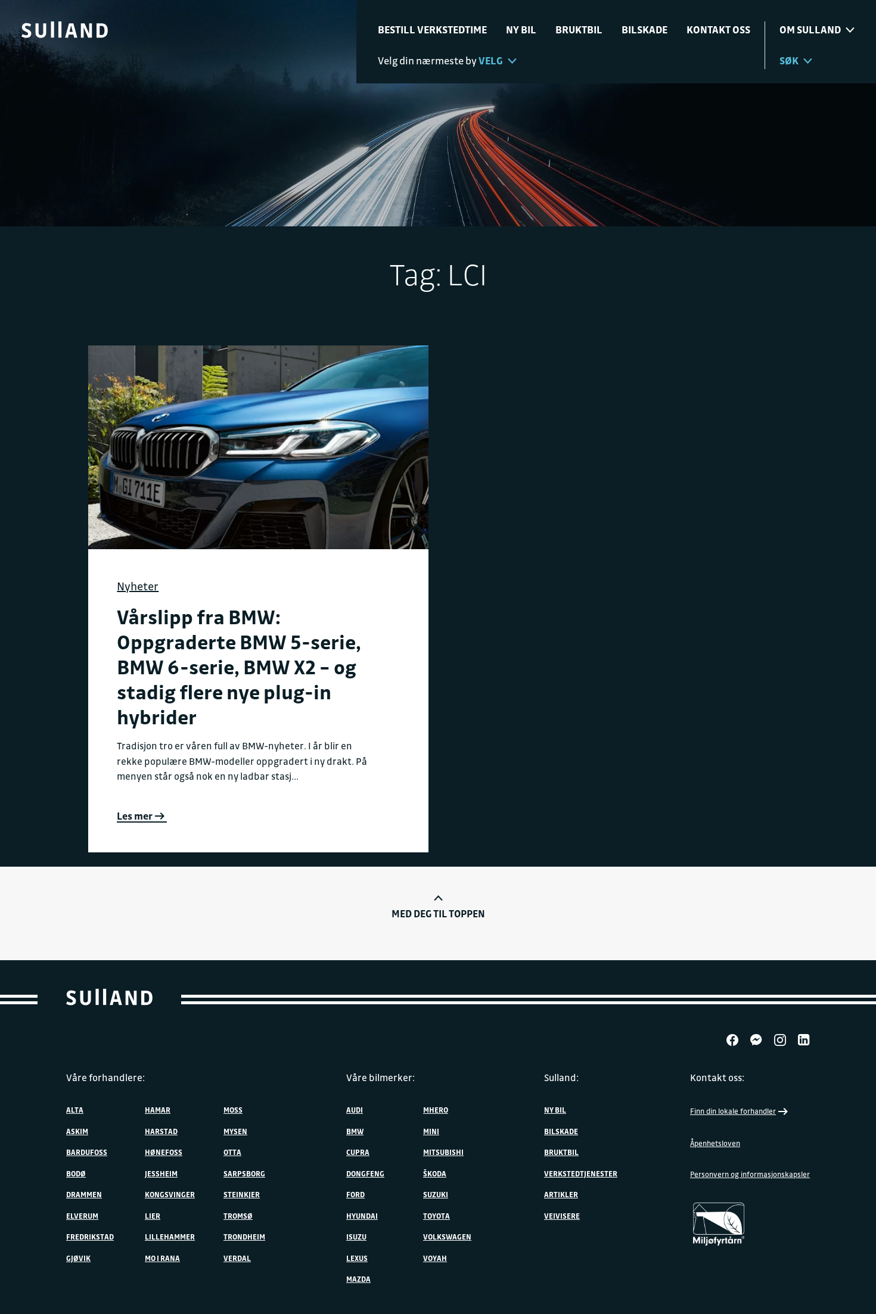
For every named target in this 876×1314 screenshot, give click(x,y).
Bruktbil (578, 29)
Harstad (161, 1131)
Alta (74, 1109)
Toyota (436, 1215)
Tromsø (238, 1215)
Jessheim (161, 1173)
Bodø (76, 1173)
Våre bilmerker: (380, 1077)
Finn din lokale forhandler (733, 1111)
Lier (152, 1215)
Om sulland (810, 29)
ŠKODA (434, 1173)
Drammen (84, 1194)
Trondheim (244, 1236)
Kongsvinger (170, 1194)
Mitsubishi (443, 1152)
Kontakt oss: (717, 1077)
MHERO (435, 1109)
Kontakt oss (718, 29)
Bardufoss (86, 1152)
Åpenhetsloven (715, 1143)
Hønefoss (163, 1152)
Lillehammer (170, 1236)
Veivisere (562, 1215)
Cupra (357, 1152)
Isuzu (356, 1236)
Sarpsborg (244, 1173)
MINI (431, 1131)
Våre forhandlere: (105, 1077)
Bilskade (644, 29)
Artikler (561, 1194)
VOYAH (435, 1258)
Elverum (82, 1215)
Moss (233, 1109)
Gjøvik (78, 1258)
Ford (355, 1194)
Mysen (235, 1131)
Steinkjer (241, 1194)
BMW (355, 1131)
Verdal (237, 1258)
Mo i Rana (162, 1258)
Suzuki (435, 1194)
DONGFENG (365, 1173)
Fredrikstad (90, 1236)
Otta (232, 1152)
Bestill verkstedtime (432, 29)
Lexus (357, 1258)
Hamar (157, 1109)
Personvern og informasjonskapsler (750, 1174)
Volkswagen (447, 1236)
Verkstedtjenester (580, 1173)
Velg (491, 60)
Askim (77, 1131)
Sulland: (561, 1077)
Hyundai (362, 1215)
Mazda (358, 1279)
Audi (354, 1109)
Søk (789, 60)
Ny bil (521, 29)
